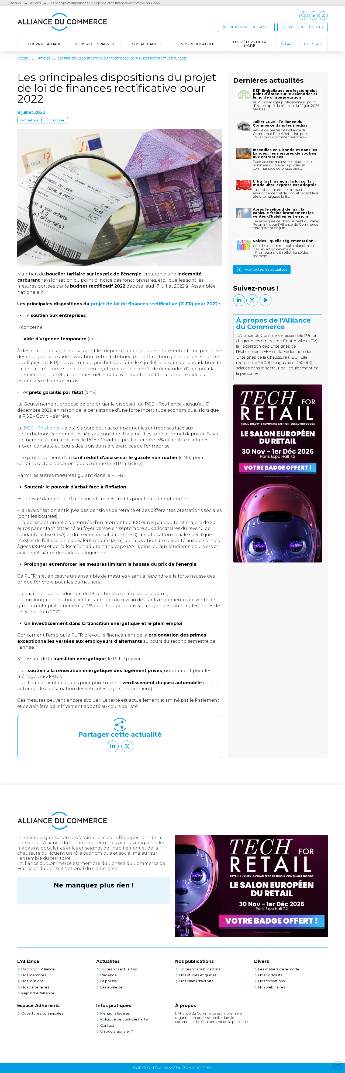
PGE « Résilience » (44, 428)
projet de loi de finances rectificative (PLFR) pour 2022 (154, 303)
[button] (303, 15)
